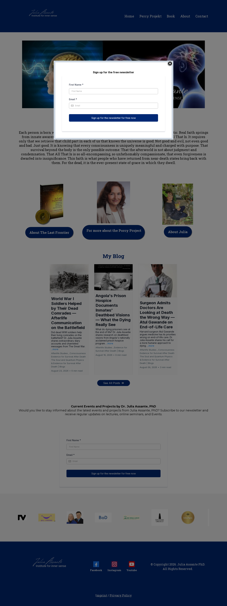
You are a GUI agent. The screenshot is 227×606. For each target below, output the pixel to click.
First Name (76, 84)
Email (73, 99)
